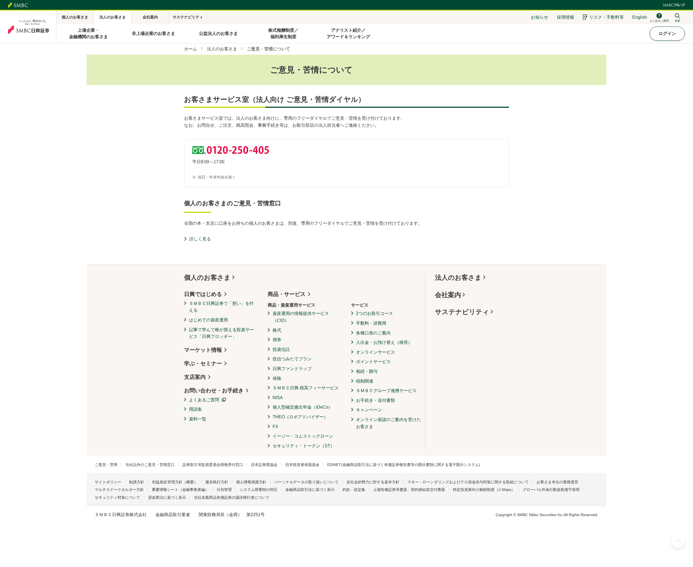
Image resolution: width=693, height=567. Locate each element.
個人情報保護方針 (251, 482)
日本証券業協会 (264, 464)
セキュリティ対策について (117, 497)
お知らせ (539, 17)
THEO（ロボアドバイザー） (300, 417)
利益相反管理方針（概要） (175, 482)
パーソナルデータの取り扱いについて (306, 482)
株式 (277, 330)
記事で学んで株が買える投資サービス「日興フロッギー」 (221, 333)
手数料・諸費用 (371, 323)
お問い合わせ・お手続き (214, 390)
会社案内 (448, 294)
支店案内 (195, 377)
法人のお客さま (458, 277)
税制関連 (364, 381)
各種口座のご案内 (373, 333)
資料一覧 (197, 419)
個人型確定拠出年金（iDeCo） (303, 407)
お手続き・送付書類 (375, 400)
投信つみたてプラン (292, 359)
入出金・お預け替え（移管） (384, 342)
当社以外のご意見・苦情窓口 (150, 464)
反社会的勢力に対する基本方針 (373, 482)
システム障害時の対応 (258, 489)
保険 (277, 378)
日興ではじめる (203, 294)
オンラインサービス (375, 352)
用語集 (195, 409)
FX (275, 426)
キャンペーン (369, 410)
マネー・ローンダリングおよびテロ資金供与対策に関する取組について (468, 482)
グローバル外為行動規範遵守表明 (551, 489)
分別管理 (224, 489)
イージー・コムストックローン (303, 436)
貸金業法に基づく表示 (167, 497)
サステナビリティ (462, 311)
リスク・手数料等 (606, 17)
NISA (278, 397)
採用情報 (565, 17)
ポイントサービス (373, 361)
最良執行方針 (216, 482)
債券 (277, 339)
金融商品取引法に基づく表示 (310, 489)
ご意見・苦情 (106, 464)
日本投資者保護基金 (302, 464)
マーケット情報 (203, 350)
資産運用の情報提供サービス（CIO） (301, 317)
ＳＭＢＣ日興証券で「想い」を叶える (221, 307)
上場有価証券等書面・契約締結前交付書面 (409, 489)
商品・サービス (287, 294)
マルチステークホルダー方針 (119, 489)
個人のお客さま (207, 277)
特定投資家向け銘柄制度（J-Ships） (484, 489)
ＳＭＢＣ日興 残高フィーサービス (306, 388)
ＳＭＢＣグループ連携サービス (386, 390)
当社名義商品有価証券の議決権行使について (232, 497)
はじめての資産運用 (208, 320)
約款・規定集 (353, 489)
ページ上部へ (678, 541)
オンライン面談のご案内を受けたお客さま (388, 423)
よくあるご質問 (204, 399)
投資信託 (281, 349)
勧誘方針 (136, 482)
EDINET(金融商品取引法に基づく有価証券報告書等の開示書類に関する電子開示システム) (403, 464)
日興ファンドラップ (292, 368)
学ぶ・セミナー (203, 363)
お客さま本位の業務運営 (557, 482)
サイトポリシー (108, 482)
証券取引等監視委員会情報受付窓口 (212, 464)
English (639, 17)
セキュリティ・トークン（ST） (304, 446)
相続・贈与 (367, 371)
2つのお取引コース (374, 313)
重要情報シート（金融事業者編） (180, 489)
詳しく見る (200, 239)
